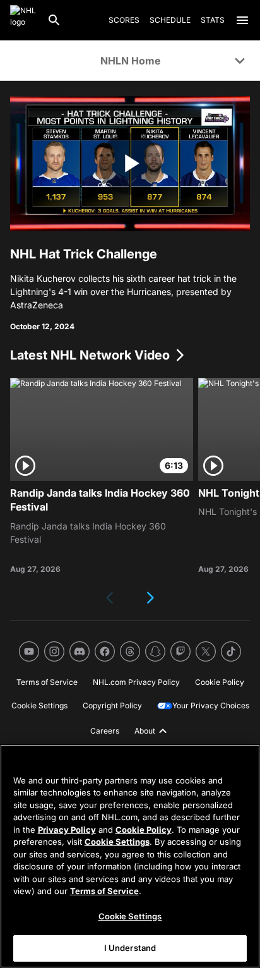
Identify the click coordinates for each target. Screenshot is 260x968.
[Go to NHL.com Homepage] (23, 20)
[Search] (54, 20)
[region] (130, 856)
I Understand (130, 948)
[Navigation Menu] (242, 20)
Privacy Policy (67, 830)
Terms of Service (104, 891)
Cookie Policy (143, 830)
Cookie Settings (117, 842)
